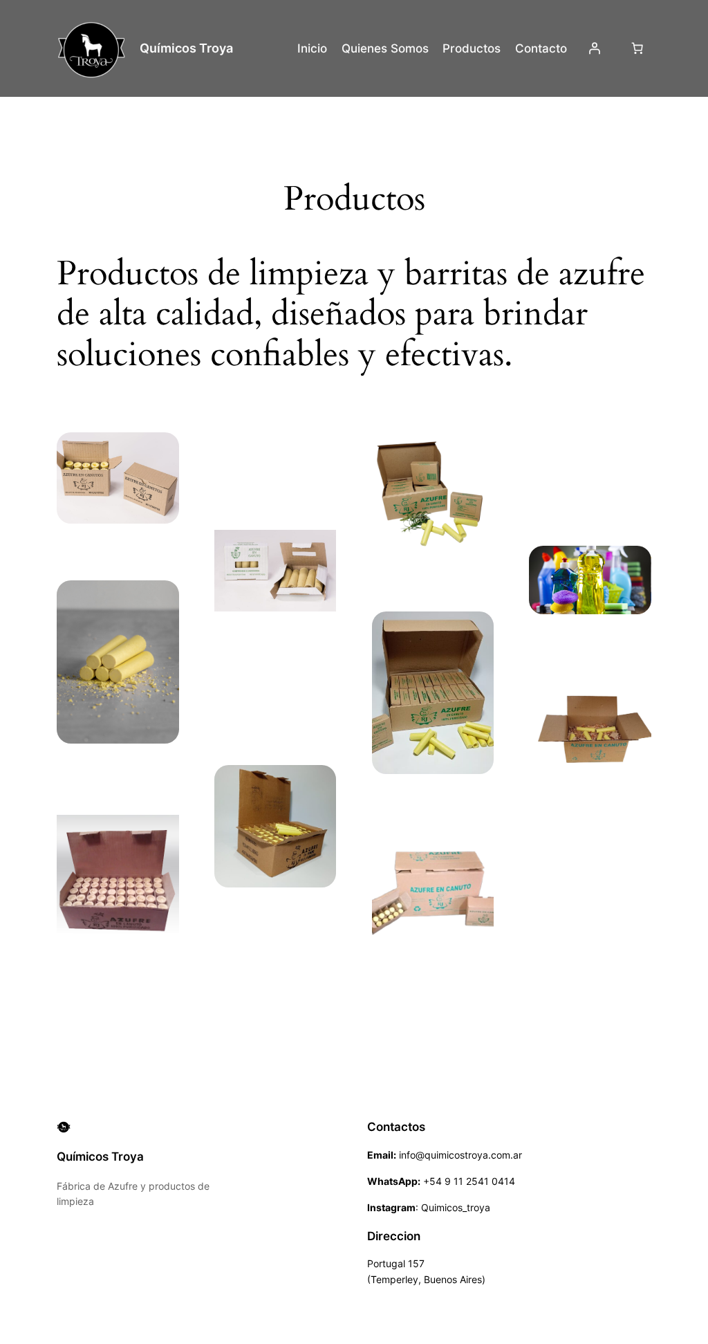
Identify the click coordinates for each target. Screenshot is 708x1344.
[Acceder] (594, 48)
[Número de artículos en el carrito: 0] (636, 48)
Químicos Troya (186, 48)
